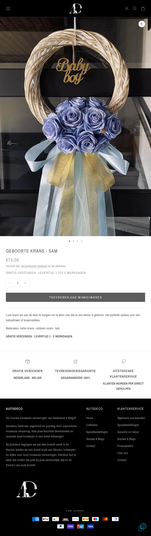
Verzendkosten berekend (34, 266)
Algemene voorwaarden (131, 418)
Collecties (92, 425)
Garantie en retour (128, 432)
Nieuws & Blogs (95, 439)
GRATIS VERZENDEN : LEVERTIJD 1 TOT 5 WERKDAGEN (46, 272)
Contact (90, 446)
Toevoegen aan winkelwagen (75, 297)
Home (89, 418)
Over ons (122, 453)
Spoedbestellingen (97, 432)
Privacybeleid (125, 446)
